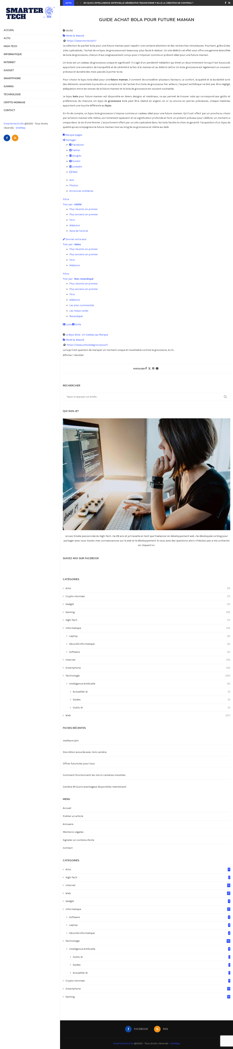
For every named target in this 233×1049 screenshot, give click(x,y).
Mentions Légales (73, 832)
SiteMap (20, 127)
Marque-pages (73, 134)
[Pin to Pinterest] (153, 368)
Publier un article (73, 816)
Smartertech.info (14, 123)
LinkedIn (77, 166)
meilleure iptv (71, 740)
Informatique (13, 54)
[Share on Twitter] (149, 368)
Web (148, 715)
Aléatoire (74, 225)
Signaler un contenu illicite (78, 840)
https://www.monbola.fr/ (81, 40)
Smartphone (12, 78)
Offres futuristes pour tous (79, 763)
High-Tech (10, 46)
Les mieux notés (78, 310)
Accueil (9, 30)
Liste (68, 324)
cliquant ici (148, 545)
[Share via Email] (157, 368)
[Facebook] (7, 138)
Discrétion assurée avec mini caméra (84, 752)
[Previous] (77, 3)
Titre (72, 219)
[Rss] (15, 138)
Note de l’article (78, 230)
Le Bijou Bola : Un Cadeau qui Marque (87, 334)
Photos (73, 185)
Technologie (12, 94)
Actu (7, 38)
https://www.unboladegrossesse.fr (87, 344)
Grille (77, 324)
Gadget (9, 70)
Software (149, 651)
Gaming (9, 86)
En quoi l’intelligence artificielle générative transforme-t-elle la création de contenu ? (138, 2)
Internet (9, 62)
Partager (70, 140)
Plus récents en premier (83, 209)
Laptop (149, 636)
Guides (151, 699)
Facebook (78, 144)
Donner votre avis (75, 239)
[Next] (80, 3)
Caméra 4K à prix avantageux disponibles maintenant (94, 786)
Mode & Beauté (75, 35)
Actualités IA (151, 691)
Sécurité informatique (149, 643)
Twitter (76, 150)
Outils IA (151, 707)
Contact (9, 110)
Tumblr (76, 161)
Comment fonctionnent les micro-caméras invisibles (94, 775)
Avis (71, 180)
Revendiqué (76, 316)
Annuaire (68, 824)
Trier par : (72, 204)
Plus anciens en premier (83, 214)
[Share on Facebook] (146, 368)
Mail (74, 171)
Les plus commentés (81, 305)
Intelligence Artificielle (149, 683)
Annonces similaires (81, 190)
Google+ (76, 155)
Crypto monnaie (14, 102)
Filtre (66, 199)
